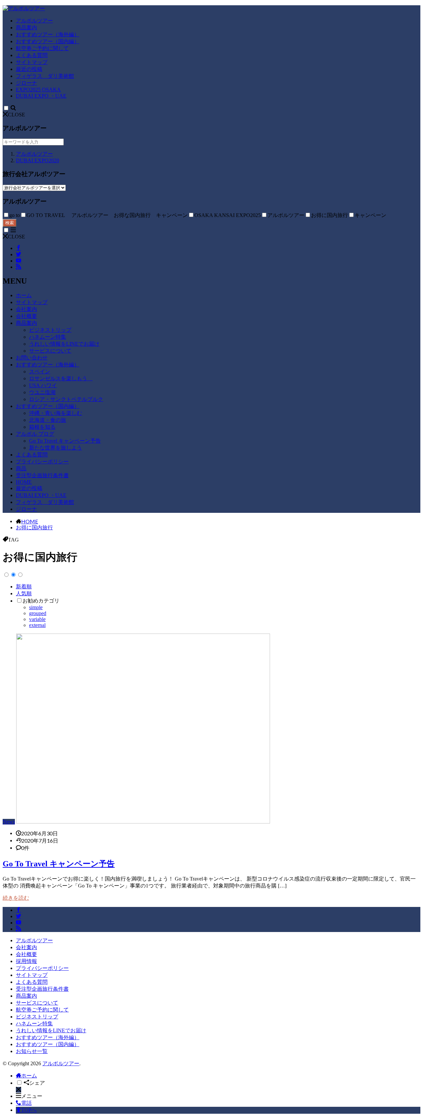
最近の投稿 (29, 69)
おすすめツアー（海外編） (47, 34)
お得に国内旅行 (34, 527)
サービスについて (50, 351)
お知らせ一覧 (32, 1051)
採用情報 (26, 961)
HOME (24, 482)
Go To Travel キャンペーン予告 (65, 441)
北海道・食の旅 (47, 420)
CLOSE (16, 114)
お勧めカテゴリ (40, 601)
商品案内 (26, 27)
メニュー (31, 1096)
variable (37, 619)
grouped (37, 613)
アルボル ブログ (35, 434)
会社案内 (26, 309)
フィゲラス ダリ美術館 (45, 76)
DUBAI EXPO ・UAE (41, 96)
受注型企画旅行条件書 (42, 475)
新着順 (24, 586)
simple (36, 607)
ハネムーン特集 (47, 337)
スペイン (39, 371)
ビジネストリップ (50, 330)
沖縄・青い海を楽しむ (55, 413)
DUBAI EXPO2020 (37, 160)
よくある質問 (32, 55)
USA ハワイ (43, 385)
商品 (21, 468)
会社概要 (26, 316)
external (37, 625)
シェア (37, 1083)
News (9, 821)
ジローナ (26, 83)
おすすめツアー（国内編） (47, 41)
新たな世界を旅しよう (55, 448)
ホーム (24, 295)
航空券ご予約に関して (42, 48)
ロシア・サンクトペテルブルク (66, 399)
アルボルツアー (34, 20)
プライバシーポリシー (42, 461)
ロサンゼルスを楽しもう (61, 378)
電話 (26, 1103)
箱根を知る (42, 427)
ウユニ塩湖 (42, 392)
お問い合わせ (32, 357)
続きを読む (16, 898)
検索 (9, 222)
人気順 (24, 593)
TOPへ (29, 1110)
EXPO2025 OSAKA (38, 89)
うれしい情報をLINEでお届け (64, 344)
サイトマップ (32, 62)
